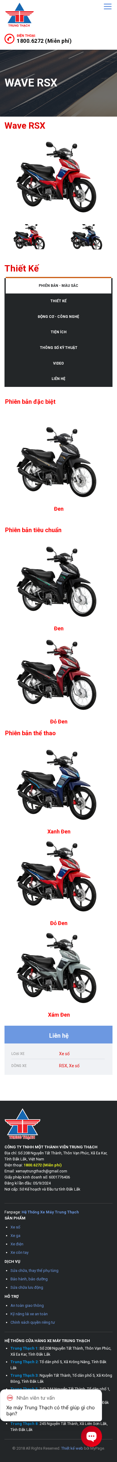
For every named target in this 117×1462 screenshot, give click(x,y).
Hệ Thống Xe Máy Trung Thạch (50, 1212)
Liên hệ (58, 379)
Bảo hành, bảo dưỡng (29, 1279)
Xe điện (16, 1244)
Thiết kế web (72, 1448)
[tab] (58, 286)
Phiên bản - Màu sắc (58, 286)
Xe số (15, 1227)
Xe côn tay (19, 1252)
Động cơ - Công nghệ (58, 317)
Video (58, 363)
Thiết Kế (58, 301)
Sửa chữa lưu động (26, 1287)
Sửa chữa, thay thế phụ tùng (34, 1270)
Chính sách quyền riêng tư (32, 1322)
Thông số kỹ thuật (58, 348)
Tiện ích (59, 332)
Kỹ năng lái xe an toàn (29, 1314)
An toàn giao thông (27, 1305)
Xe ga (15, 1235)
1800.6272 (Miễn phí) (44, 41)
